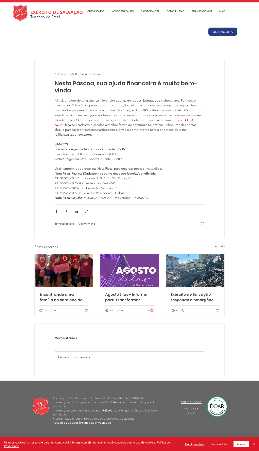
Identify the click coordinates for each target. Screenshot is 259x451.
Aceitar (241, 444)
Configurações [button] (194, 444)
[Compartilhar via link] (86, 211)
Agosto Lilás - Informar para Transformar (127, 297)
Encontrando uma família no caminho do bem (61, 297)
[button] (96, 11)
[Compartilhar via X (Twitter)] (66, 211)
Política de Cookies (66, 423)
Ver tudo (219, 246)
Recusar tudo (219, 444)
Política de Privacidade (95, 423)
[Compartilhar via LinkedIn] (76, 211)
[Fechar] (254, 444)
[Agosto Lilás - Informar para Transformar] (129, 270)
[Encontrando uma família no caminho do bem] (64, 270)
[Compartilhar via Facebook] (56, 211)
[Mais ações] (202, 73)
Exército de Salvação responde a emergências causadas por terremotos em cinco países (195, 297)
